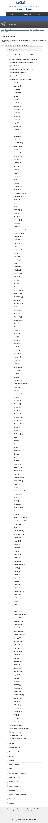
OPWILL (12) (18, 471)
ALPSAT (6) (17, 126)
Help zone (10, 809)
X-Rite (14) (17, 705)
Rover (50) (17, 524)
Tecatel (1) (17, 628)
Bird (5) (16, 159)
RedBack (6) (18, 504)
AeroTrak (17, 113)
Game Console (14, 765)
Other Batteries (14, 790)
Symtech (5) (18, 624)
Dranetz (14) (18, 220)
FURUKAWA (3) (19, 273)
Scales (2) (17, 544)
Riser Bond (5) (18, 507)
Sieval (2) (17, 568)
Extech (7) (17, 243)
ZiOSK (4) (17, 722)
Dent (15, 206)
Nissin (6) (17, 440)
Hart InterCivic (18, 310)
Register (29, 9)
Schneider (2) (18, 548)
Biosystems (18, 156)
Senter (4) (17, 558)
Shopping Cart (27, 14)
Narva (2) (17, 427)
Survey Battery (16, 732)
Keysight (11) (18, 367)
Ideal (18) (17, 333)
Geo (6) (16, 287)
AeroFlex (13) (18, 109)
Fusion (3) (17, 277)
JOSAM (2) (17, 354)
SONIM (16, 601)
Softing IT (17, 588)
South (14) (17, 604)
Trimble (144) (18, 671)
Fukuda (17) (17, 270)
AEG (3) (16, 103)
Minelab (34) (18, 417)
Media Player (13, 782)
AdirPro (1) (17, 99)
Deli (15, 203)
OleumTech (17, 464)
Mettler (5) (17, 410)
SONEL (16, 598)
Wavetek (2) (18, 698)
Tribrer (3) (17, 665)
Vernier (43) (17, 691)
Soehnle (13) (18, 584)
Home (2, 30)
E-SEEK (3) (17, 223)
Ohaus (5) (17, 461)
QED (15, 497)
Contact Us (41, 14)
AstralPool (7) (18, 143)
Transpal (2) (17, 661)
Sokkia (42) (17, 594)
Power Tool (12, 799)
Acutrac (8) (17, 93)
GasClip (16, 280)
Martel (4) (17, 397)
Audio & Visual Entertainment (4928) (21, 55)
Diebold (16, 213)
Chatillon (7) (18, 186)
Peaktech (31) (18, 481)
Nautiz (16, 430)
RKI (15, 511)
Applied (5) (17, 136)
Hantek (16, 307)
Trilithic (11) (17, 668)
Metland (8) (17, 407)
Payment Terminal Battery (20, 729)
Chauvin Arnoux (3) (20, 193)
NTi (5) (16, 457)
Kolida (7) (17, 374)
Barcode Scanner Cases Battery (22, 69)
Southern (17, 608)
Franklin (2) (17, 260)
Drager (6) (17, 216)
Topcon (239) (18, 651)
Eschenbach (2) (19, 236)
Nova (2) (16, 447)
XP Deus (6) (17, 708)
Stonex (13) (17, 618)
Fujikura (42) (18, 267)
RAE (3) (16, 501)
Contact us (20, 809)
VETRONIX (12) (19, 695)
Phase (16, 487)
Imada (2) (17, 340)
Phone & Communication (17, 794)
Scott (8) (16, 551)
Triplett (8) (17, 675)
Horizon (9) (17, 323)
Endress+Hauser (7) (20, 230)
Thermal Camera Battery (19, 739)
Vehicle (11, 803)
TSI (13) (16, 678)
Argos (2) (17, 139)
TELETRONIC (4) (19, 635)
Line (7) (16, 390)
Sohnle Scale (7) (19, 591)
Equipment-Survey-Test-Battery (22, 79)
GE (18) (16, 283)
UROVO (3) (17, 685)
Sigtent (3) (17, 578)
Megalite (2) (17, 400)
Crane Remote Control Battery (21, 76)
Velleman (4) (18, 688)
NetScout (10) (18, 434)
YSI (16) (16, 715)
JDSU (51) (17, 350)
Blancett (16, 170)
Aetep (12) (17, 116)
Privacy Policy (17, 810)
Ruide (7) (17, 527)
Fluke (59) (17, 256)
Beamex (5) (17, 153)
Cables (11, 743)
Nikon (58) (17, 437)
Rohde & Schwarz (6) (20, 517)
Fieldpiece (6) (18, 250)
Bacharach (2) (18, 146)
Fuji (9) (16, 263)
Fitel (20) (16, 253)
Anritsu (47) (17, 133)
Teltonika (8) (18, 641)
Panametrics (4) (19, 477)
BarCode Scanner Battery (20, 66)
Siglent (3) (17, 571)
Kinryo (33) (17, 370)
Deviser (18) (18, 210)
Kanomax (17, 360)
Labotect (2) (18, 380)
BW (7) (16, 173)
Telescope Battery (17, 735)
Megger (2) (17, 404)
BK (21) (16, 166)
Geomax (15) (18, 293)
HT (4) (16, 327)
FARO (15, 246)
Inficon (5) (17, 343)
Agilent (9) (17, 119)
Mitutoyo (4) (17, 420)
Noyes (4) (17, 454)
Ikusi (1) (16, 337)
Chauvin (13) (18, 190)
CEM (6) (16, 180)
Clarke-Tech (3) (19, 196)
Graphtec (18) (18, 303)
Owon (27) (17, 474)
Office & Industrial (15, 786)
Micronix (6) (17, 414)
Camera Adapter (14, 747)
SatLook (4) (17, 541)
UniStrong (17, 681)
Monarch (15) (18, 424)
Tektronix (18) (18, 631)
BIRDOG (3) (17, 163)
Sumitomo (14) (18, 621)
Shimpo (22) (18, 561)
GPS (10, 769)
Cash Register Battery (18, 72)
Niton (15, 444)
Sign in (19, 9)
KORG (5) (17, 377)
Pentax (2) (17, 484)
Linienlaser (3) (18, 394)
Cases (11, 756)
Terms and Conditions (34, 809)
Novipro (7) (17, 451)
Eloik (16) (17, 226)
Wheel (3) (17, 701)
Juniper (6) (17, 357)
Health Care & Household (17, 773)
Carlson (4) (17, 176)
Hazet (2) (17, 313)
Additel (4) (17, 96)
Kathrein (16, 364)
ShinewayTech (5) (19, 564)
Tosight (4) (17, 655)
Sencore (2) (17, 554)
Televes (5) (17, 638)
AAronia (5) (17, 86)
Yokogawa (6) (18, 711)
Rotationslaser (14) (20, 521)
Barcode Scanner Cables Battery (22, 62)
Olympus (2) (18, 467)
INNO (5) (16, 347)
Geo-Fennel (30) (19, 290)
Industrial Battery (17, 725)
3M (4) (16, 83)
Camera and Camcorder (17, 752)
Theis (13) (17, 648)
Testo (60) (17, 645)
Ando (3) (16, 129)
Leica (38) (17, 387)
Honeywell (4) (18, 320)
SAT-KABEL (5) (19, 531)
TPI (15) (16, 658)
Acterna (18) (18, 89)
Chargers (12, 760)
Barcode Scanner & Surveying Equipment (17, 30)
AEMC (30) (17, 106)
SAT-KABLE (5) (19, 534)
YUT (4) (16, 718)
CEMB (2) (17, 183)
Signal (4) (17, 574)
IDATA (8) (17, 330)
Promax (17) (18, 494)
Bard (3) (16, 149)
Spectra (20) (18, 611)
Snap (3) (16, 581)
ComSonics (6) (18, 200)
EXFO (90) (17, 240)
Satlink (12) (17, 538)
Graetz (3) (17, 300)
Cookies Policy (30, 810)
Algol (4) (16, 123)
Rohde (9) (17, 514)
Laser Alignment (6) (20, 384)
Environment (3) (19, 233)
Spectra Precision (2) (21, 614)
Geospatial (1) (18, 297)
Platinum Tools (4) (19, 491)
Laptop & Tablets (14, 777)
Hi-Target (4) (18, 317)
